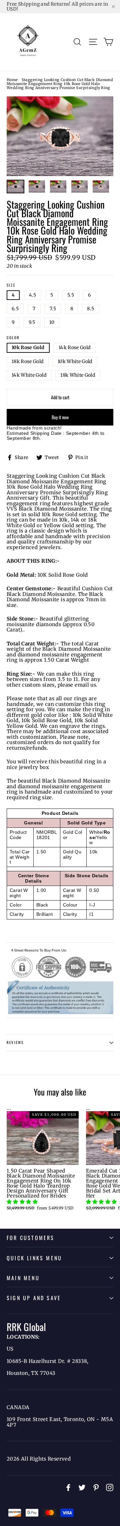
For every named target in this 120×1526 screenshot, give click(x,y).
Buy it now (60, 417)
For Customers (31, 1238)
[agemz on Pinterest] (96, 1487)
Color (13, 337)
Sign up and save (34, 1298)
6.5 (15, 309)
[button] (23, 1201)
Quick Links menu (34, 1258)
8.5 (90, 309)
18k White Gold (77, 375)
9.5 (32, 322)
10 (51, 322)
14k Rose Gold (75, 347)
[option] (60, 136)
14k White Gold (29, 375)
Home (12, 79)
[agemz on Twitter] (82, 1487)
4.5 (32, 295)
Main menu (23, 1278)
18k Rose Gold (28, 361)
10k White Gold (75, 361)
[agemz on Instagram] (109, 1487)
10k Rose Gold (28, 347)
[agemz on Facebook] (68, 1487)
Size (11, 285)
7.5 (53, 309)
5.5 (70, 295)
